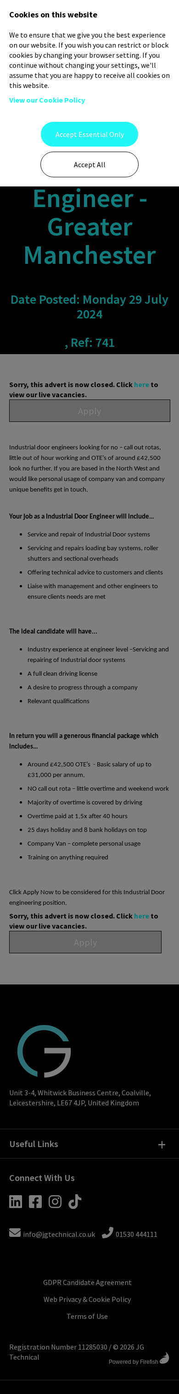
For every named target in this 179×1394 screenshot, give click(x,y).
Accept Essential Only (90, 134)
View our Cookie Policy (47, 99)
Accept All (90, 164)
